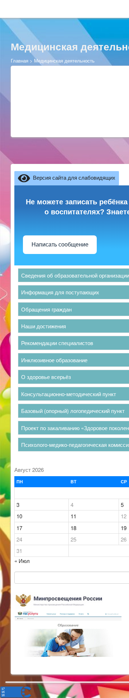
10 (19, 516)
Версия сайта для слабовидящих (72, 177)
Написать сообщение (60, 244)
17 (19, 528)
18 (73, 528)
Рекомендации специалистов (57, 342)
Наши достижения (43, 326)
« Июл (22, 560)
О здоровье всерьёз (46, 376)
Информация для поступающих (60, 292)
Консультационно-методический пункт (68, 394)
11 (73, 516)
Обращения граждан (46, 309)
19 (123, 528)
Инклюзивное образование (54, 360)
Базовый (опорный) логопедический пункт (73, 410)
